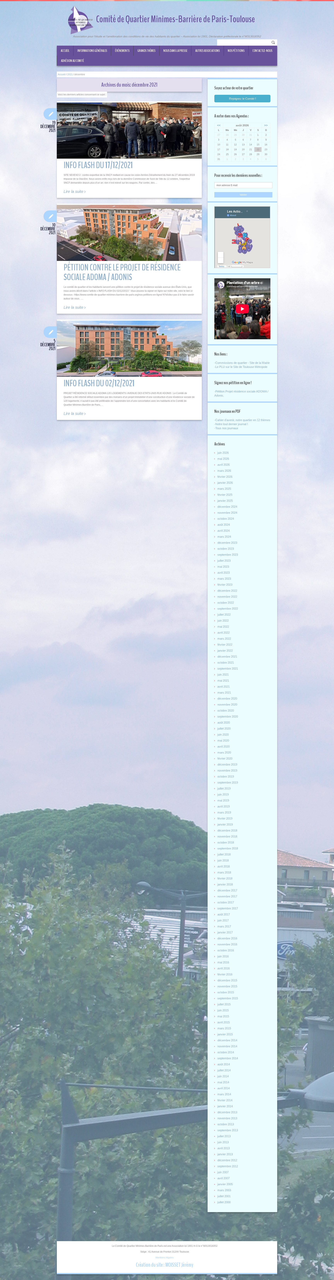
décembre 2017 (227, 890)
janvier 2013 (225, 1154)
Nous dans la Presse (175, 50)
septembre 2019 (227, 782)
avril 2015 (223, 1022)
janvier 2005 (225, 1184)
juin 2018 (223, 860)
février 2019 (224, 818)
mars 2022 (224, 638)
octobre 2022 (225, 602)
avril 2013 (223, 1148)
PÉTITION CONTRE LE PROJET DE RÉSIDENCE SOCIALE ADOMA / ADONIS (122, 272)
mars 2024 (224, 536)
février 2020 (224, 758)
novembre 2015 (227, 986)
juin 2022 (223, 620)
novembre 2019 (227, 770)
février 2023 (224, 584)
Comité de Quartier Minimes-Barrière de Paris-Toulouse (175, 19)
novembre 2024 (227, 512)
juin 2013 (223, 1142)
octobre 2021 (225, 662)
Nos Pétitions (236, 50)
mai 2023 (223, 566)
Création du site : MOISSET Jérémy (164, 1265)
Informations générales (92, 50)
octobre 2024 (225, 518)
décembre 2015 (227, 980)
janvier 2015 (225, 1034)
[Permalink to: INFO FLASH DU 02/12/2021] (129, 349)
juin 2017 (223, 920)
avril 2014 (223, 1088)
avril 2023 (223, 572)
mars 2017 (224, 926)
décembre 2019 (227, 764)
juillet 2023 (224, 560)
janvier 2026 (225, 482)
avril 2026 (223, 464)
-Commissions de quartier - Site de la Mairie (242, 362)
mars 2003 (224, 1190)
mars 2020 (224, 752)
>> (266, 125)
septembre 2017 (227, 908)
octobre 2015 (225, 992)
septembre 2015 (227, 998)
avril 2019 (223, 806)
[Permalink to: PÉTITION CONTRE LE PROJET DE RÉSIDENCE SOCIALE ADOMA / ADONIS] (129, 233)
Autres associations (207, 50)
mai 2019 (223, 800)
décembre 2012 (227, 1160)
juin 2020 (223, 734)
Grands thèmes (146, 50)
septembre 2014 (227, 1058)
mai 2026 (223, 458)
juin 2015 (223, 1010)
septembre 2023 (227, 554)
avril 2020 (223, 746)
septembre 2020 (227, 716)
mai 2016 (223, 962)
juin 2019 (223, 794)
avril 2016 (223, 968)
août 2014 (223, 1064)
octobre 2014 (225, 1052)
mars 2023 (224, 578)
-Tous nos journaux (226, 428)
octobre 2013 (225, 1124)
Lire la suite (73, 192)
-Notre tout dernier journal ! (231, 424)
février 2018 (224, 878)
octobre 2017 (225, 902)
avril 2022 (223, 632)
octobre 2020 (225, 710)
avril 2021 (223, 686)
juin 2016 (223, 956)
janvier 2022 (225, 650)
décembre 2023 (227, 542)
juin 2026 (223, 452)
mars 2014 (224, 1094)
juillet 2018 (224, 854)
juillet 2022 (224, 614)
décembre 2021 (227, 656)
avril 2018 (223, 866)
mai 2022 (223, 626)
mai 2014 (223, 1082)
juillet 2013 (224, 1136)
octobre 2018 (225, 842)
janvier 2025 (225, 500)
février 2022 (224, 644)
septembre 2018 (227, 848)
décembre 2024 (227, 506)
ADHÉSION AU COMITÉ (72, 60)
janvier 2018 (225, 884)
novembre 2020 (227, 704)
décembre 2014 (227, 1040)
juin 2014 (223, 1076)
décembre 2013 (227, 1112)
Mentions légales (165, 1257)
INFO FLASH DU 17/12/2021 (98, 165)
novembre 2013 (227, 1118)
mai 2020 (223, 740)
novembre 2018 (227, 836)
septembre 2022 (227, 608)
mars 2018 (224, 872)
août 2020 (223, 722)
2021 (70, 74)
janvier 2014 (225, 1106)
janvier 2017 (225, 932)
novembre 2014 (227, 1046)
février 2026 (224, 476)
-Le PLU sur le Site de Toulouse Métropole (240, 366)
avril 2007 (223, 1178)
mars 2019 (224, 812)
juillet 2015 (224, 1004)
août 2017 (223, 914)
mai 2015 (223, 1016)
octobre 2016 (225, 950)
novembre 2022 (227, 596)
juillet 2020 (224, 728)
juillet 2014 (224, 1070)
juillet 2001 (224, 1196)
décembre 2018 (227, 830)
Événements (122, 50)
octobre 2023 (225, 548)
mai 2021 (223, 680)
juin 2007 (223, 1172)
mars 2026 (224, 470)
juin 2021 (223, 674)
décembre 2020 (227, 698)
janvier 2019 (225, 824)
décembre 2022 (227, 590)
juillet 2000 (224, 1202)
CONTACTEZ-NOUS (262, 50)
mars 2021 (224, 692)
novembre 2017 (227, 896)
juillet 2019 (224, 788)
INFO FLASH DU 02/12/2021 (99, 383)
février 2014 (224, 1100)
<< (219, 125)
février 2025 (224, 494)
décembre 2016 (227, 938)
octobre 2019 (225, 776)
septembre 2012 (227, 1166)
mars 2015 (224, 1028)
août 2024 (223, 524)
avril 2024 (223, 530)
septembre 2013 (227, 1130)
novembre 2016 (227, 944)
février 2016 (224, 974)
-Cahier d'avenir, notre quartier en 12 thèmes (242, 420)
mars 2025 (224, 488)
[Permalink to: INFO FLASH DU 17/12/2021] (129, 131)
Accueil (65, 50)
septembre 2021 (227, 668)
